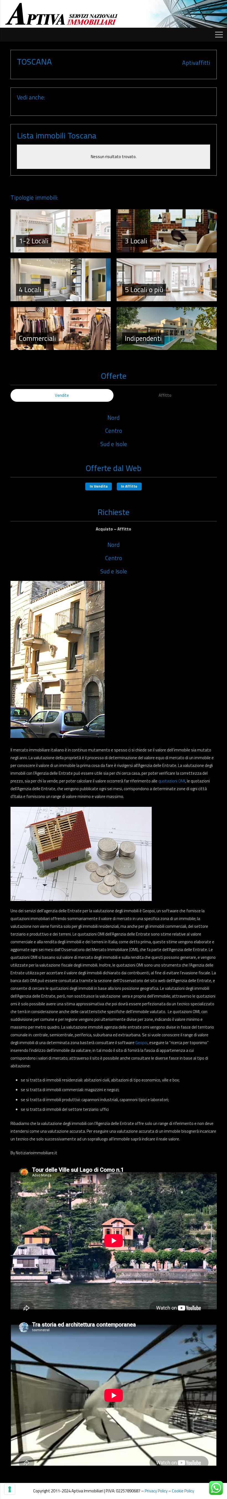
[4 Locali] (61, 279)
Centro (113, 430)
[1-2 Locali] (61, 230)
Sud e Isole (113, 443)
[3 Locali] (167, 230)
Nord (113, 417)
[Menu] (219, 35)
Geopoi (141, 1042)
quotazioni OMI (171, 781)
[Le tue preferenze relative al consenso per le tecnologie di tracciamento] (9, 1489)
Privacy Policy (156, 1491)
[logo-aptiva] (61, 14)
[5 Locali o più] (167, 279)
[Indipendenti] (167, 328)
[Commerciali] (61, 328)
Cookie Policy (183, 1491)
